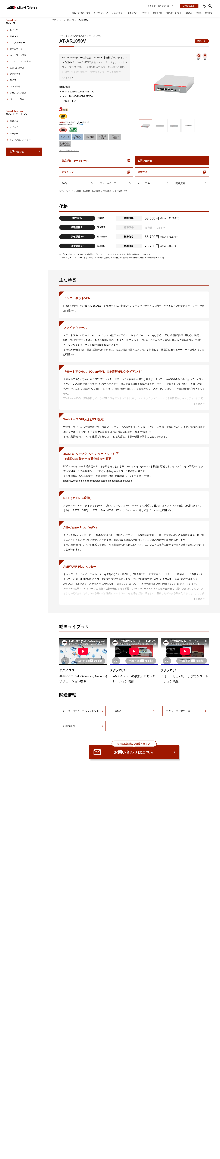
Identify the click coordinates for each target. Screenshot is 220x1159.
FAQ (64, 183)
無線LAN (14, 36)
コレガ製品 (15, 86)
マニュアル (144, 183)
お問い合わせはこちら (134, 749)
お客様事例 (69, 726)
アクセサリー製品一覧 (178, 711)
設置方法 (142, 172)
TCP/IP (13, 80)
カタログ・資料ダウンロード (160, 6)
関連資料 (180, 183)
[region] (24, 586)
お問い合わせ (189, 6)
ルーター (14, 133)
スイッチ (14, 30)
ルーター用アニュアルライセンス (81, 711)
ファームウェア (108, 183)
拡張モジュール (17, 67)
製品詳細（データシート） (76, 160)
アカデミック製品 (18, 93)
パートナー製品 (17, 99)
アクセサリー (16, 74)
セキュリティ (16, 49)
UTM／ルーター (17, 42)
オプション (68, 172)
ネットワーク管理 (18, 55)
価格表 (118, 711)
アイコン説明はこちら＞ (69, 151)
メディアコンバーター (20, 61)
